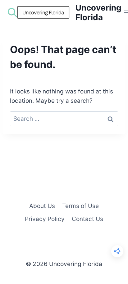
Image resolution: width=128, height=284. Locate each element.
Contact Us (87, 219)
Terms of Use (80, 206)
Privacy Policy (45, 219)
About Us (42, 206)
